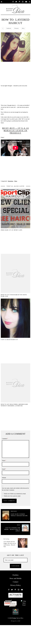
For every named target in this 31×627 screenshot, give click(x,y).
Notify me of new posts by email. (12, 496)
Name (4, 460)
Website (4, 477)
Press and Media (15, 578)
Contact (15, 582)
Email (4, 469)
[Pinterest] (19, 1)
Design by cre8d (15, 621)
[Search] (29, 1)
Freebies (16, 575)
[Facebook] (13, 1)
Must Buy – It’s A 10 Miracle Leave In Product (15, 130)
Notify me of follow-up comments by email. (15, 493)
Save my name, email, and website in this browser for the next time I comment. (15, 489)
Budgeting (10, 181)
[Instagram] (22, 1)
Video (15, 181)
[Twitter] (16, 1)
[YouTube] (26, 1)
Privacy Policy (15, 585)
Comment (5, 438)
